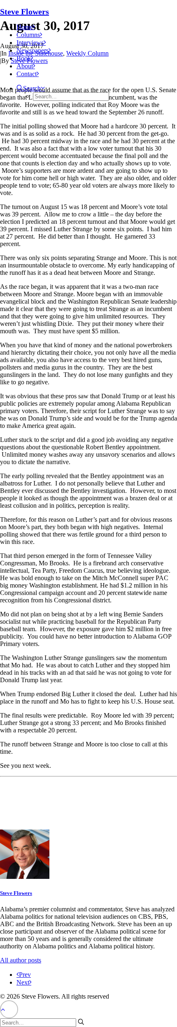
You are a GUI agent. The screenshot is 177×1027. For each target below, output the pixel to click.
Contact (26, 73)
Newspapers (32, 50)
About (24, 66)
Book (23, 58)
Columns (28, 34)
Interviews (30, 42)
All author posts (20, 960)
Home (24, 26)
